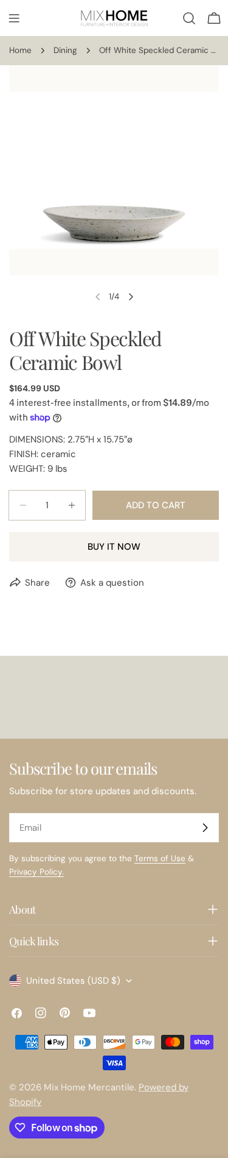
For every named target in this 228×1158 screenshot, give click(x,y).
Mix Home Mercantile (89, 1087)
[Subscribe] (205, 827)
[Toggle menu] (14, 18)
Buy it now (114, 547)
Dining (65, 50)
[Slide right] (130, 297)
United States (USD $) (73, 981)
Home (20, 50)
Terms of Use (159, 858)
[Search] (189, 18)
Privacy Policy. (36, 872)
